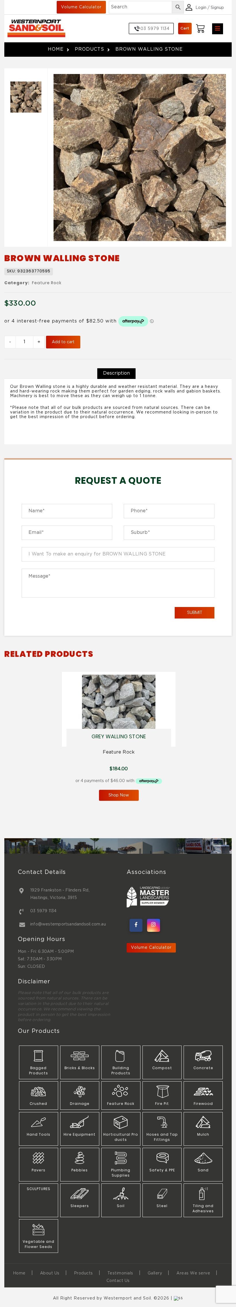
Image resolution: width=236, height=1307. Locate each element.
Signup (217, 8)
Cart (184, 28)
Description (116, 373)
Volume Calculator (81, 7)
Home (56, 49)
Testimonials (120, 1273)
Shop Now (119, 795)
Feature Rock (47, 283)
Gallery (155, 1273)
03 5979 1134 (43, 911)
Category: (16, 283)
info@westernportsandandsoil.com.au (68, 924)
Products (89, 49)
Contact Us (118, 1281)
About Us (50, 1273)
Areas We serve (193, 1273)
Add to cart (63, 342)
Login (200, 8)
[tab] (116, 373)
